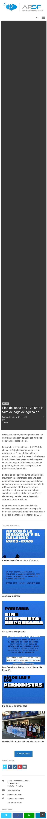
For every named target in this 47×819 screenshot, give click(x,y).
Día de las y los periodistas (14, 706)
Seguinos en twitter (14, 794)
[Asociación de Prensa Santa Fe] (23, 7)
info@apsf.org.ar (13, 790)
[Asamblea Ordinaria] (23, 566)
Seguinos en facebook (15, 799)
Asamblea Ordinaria (11, 596)
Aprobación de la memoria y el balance (20, 560)
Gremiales (5, 403)
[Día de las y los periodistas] (23, 677)
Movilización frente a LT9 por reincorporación (23, 741)
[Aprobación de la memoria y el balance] (23, 531)
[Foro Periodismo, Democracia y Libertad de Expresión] (23, 638)
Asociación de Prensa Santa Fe (18, 781)
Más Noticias (24, 754)
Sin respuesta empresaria (14, 631)
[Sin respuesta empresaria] (23, 602)
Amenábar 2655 (13, 783)
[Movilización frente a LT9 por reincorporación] (23, 712)
